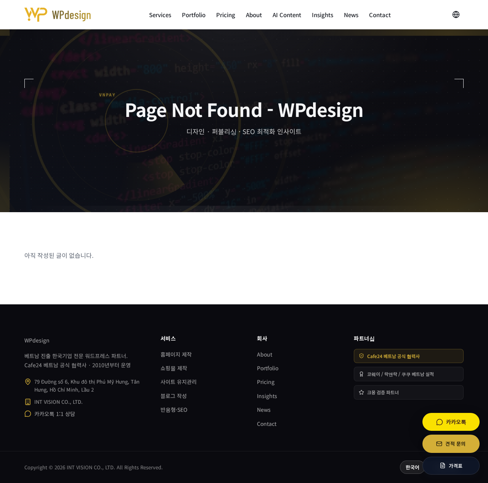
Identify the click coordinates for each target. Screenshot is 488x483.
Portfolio (193, 15)
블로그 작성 (174, 396)
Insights (322, 15)
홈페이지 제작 (176, 354)
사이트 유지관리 (179, 381)
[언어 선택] (456, 14)
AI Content (287, 15)
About (254, 15)
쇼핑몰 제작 (174, 368)
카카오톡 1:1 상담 (54, 413)
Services (160, 15)
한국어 (412, 467)
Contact (380, 15)
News (351, 15)
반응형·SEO (174, 409)
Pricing (225, 15)
